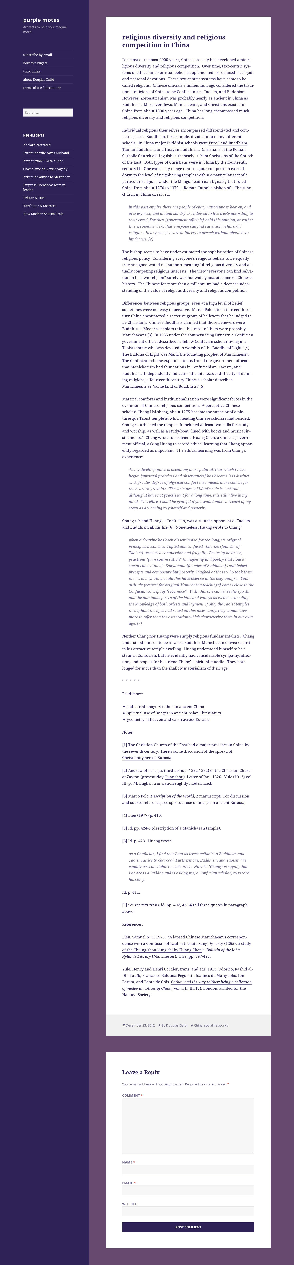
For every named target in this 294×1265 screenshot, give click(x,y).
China (198, 1025)
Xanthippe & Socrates (39, 206)
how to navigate (35, 63)
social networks (216, 1025)
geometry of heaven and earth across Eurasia (168, 719)
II (186, 988)
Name (128, 1162)
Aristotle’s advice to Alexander (46, 177)
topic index (31, 71)
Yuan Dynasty (214, 181)
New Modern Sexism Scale (43, 214)
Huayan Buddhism (182, 149)
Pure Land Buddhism (228, 143)
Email (129, 1183)
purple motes (41, 19)
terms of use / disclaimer (42, 87)
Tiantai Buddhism (138, 149)
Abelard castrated (37, 145)
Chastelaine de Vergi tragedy (45, 169)
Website (129, 1204)
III (192, 988)
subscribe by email (37, 55)
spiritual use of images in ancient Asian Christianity (174, 713)
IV (198, 988)
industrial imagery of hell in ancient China (165, 706)
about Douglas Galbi (38, 79)
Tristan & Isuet (34, 198)
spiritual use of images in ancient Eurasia (206, 802)
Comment (132, 1095)
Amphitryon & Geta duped (43, 161)
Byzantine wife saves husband (46, 153)
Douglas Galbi (176, 1025)
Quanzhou (174, 776)
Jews (168, 104)
